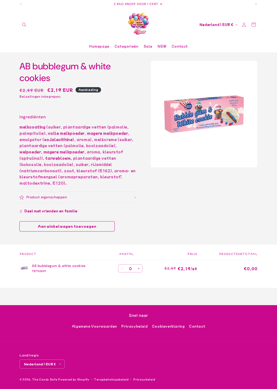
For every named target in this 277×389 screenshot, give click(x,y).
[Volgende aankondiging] (256, 4)
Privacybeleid (134, 326)
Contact (197, 326)
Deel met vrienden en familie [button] (50, 211)
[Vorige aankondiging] (21, 4)
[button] (24, 24)
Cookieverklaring (168, 326)
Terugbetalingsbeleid (111, 379)
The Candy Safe (44, 379)
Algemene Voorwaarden (94, 326)
